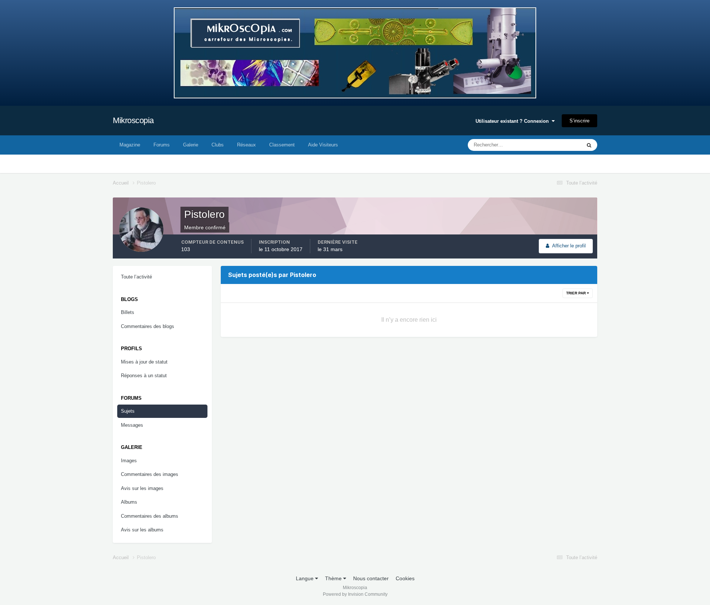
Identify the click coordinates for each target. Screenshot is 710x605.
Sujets (128, 411)
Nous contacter (371, 578)
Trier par (576, 293)
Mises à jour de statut (549, 145)
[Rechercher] (589, 145)
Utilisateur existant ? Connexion (514, 121)
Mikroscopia (133, 120)
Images (129, 460)
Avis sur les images (142, 488)
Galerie (190, 145)
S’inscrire (579, 121)
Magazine (129, 145)
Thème (334, 578)
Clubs (218, 145)
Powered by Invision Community (355, 594)
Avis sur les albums (142, 530)
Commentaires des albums (149, 516)
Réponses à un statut (144, 375)
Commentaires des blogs (147, 326)
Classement (282, 145)
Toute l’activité (136, 277)
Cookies (405, 578)
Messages (132, 425)
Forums (161, 145)
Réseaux (246, 145)
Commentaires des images (149, 474)
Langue (305, 578)
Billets (127, 312)
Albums (129, 502)
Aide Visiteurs (323, 145)
